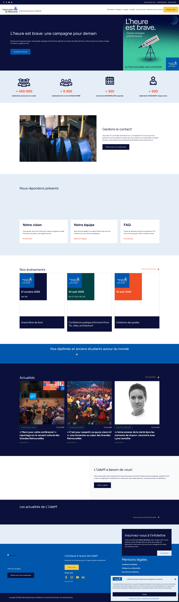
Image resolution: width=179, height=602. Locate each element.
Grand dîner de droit (32, 322)
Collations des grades (127, 322)
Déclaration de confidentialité (150, 598)
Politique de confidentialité (131, 568)
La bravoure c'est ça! (20, 52)
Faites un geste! (102, 485)
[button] (175, 579)
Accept (144, 594)
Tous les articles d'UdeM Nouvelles (144, 517)
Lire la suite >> (24, 442)
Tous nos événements (148, 269)
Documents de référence (130, 572)
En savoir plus (27, 239)
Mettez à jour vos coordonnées (116, 147)
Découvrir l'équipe (80, 239)
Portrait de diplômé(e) (123, 427)
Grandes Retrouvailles (28, 427)
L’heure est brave (141, 9)
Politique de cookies (135, 598)
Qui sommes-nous (149, 2)
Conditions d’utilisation (130, 564)
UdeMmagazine (162, 2)
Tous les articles (150, 377)
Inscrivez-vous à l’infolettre (145, 535)
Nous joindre (172, 2)
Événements (110, 9)
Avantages (118, 9)
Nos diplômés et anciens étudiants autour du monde (89, 349)
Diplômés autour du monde (155, 9)
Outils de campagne (14, 569)
